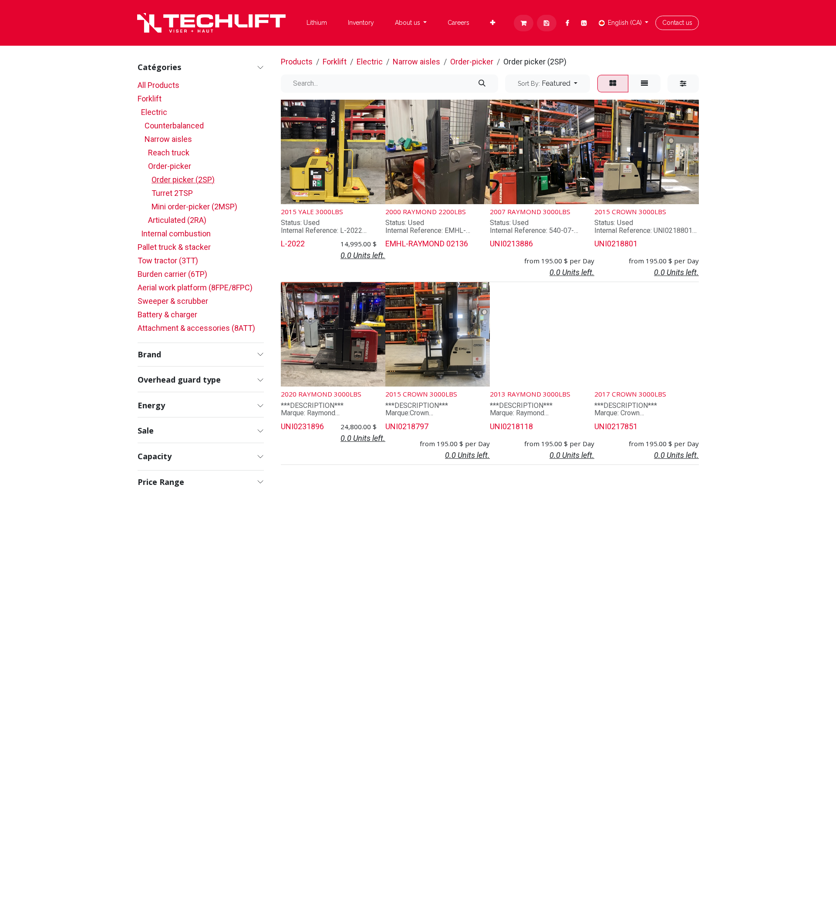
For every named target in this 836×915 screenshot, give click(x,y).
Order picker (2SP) (183, 179)
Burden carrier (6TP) (172, 274)
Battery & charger (167, 314)
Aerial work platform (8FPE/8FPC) (195, 287)
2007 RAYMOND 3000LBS (530, 211)
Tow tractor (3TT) (168, 260)
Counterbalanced (174, 125)
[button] (547, 83)
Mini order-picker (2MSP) (194, 206)
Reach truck (168, 152)
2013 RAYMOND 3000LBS (530, 394)
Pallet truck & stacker (174, 247)
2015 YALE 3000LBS (312, 211)
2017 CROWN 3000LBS (630, 394)
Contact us (677, 22)
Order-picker (169, 166)
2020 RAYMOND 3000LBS (321, 394)
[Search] (482, 83)
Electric (154, 112)
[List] (644, 83)
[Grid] (613, 83)
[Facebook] (567, 23)
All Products (158, 85)
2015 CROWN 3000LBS (630, 211)
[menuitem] (316, 23)
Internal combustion (176, 233)
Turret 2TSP (172, 193)
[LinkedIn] (584, 23)
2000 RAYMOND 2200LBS (425, 211)
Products (297, 61)
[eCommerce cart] (523, 23)
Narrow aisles (168, 139)
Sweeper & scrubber (173, 301)
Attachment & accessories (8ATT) (196, 328)
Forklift (150, 98)
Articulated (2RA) (177, 220)
